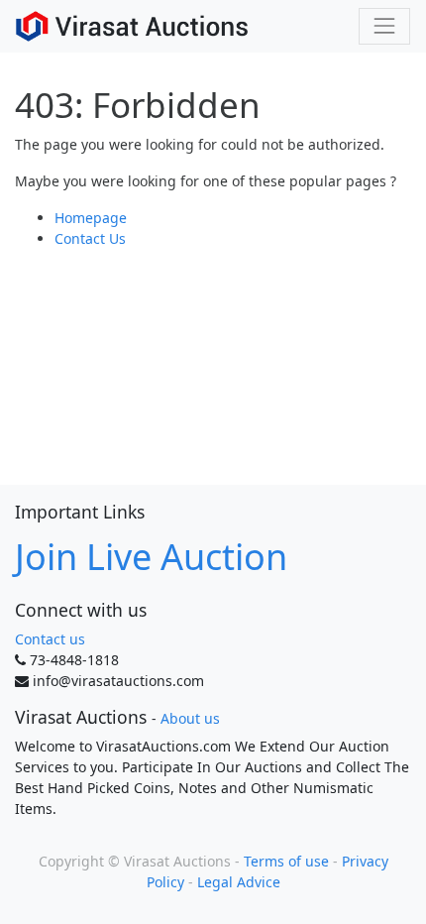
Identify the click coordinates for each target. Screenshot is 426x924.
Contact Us (90, 238)
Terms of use (286, 861)
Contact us (50, 639)
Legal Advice (238, 881)
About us (190, 718)
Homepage (90, 217)
